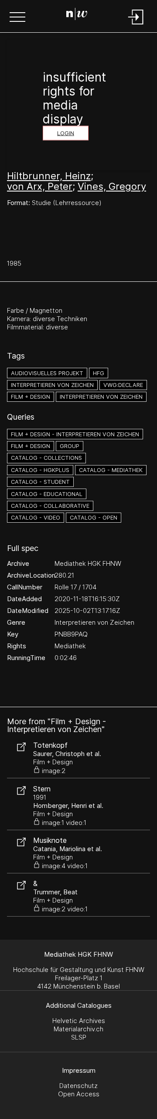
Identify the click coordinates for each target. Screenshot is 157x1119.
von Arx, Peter (39, 186)
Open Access (78, 1094)
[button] (17, 18)
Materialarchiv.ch (78, 1029)
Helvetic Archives (78, 1020)
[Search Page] (76, 15)
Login (65, 133)
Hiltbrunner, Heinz (49, 175)
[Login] (136, 25)
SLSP (78, 1037)
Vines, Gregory (112, 186)
